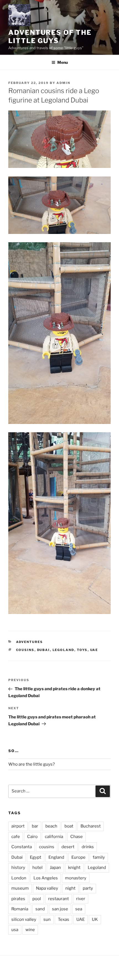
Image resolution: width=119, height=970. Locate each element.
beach (51, 826)
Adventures (29, 642)
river (80, 898)
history (18, 867)
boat (68, 826)
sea (78, 908)
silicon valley (23, 919)
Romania (19, 908)
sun (47, 919)
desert (67, 846)
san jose (60, 908)
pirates (18, 898)
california (54, 836)
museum (20, 888)
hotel (37, 867)
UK (95, 919)
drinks (88, 846)
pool (36, 898)
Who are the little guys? (31, 764)
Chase (76, 836)
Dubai (43, 650)
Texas (63, 919)
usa (14, 929)
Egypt (35, 857)
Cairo (32, 836)
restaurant (58, 898)
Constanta (21, 846)
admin (63, 83)
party (88, 888)
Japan (55, 867)
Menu (62, 62)
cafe (15, 836)
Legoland (63, 650)
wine (30, 929)
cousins (25, 650)
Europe (78, 857)
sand (40, 908)
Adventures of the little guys (50, 36)
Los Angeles (45, 878)
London (18, 878)
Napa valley (47, 888)
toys (82, 650)
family (99, 857)
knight (74, 867)
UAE (94, 650)
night (70, 888)
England (56, 857)
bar (35, 826)
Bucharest (91, 826)
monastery (75, 878)
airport (18, 826)
